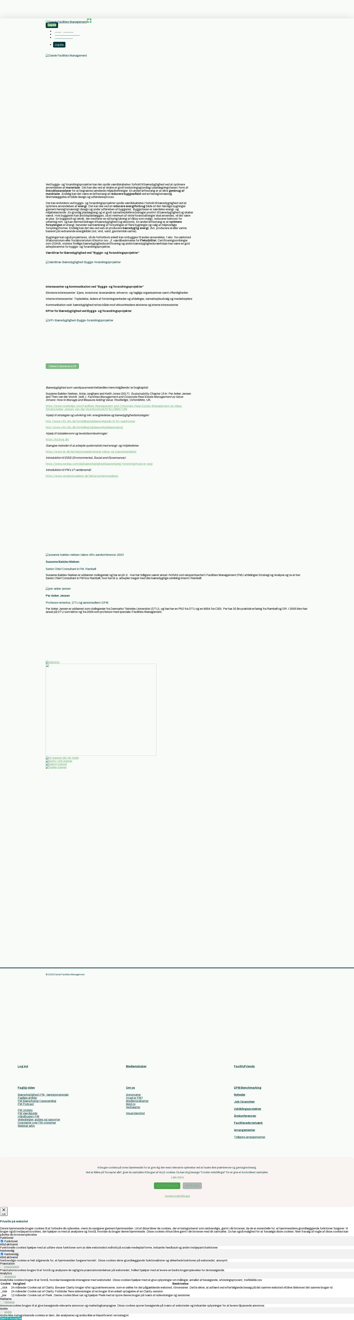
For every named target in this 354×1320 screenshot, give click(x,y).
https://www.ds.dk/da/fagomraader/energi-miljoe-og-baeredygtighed (91, 451)
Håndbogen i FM (28, 1116)
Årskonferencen (245, 1115)
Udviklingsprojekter (247, 1108)
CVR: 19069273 (56, 873)
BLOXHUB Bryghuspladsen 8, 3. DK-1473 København (59, 821)
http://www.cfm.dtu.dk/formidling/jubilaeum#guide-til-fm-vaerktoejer (90, 421)
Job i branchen (244, 1101)
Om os (130, 1087)
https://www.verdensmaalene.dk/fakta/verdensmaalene (82, 476)
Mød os (131, 1104)
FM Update (25, 1110)
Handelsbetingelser (58, 863)
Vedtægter (133, 1107)
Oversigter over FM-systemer (37, 1122)
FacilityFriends (244, 1066)
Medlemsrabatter (137, 1101)
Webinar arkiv (26, 1125)
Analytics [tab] (6, 1273)
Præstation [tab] (7, 1263)
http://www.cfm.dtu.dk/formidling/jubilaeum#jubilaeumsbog (84, 427)
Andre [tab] (4, 1308)
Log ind (23, 1066)
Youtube (51, 906)
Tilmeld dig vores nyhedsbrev (64, 940)
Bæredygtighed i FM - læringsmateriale (43, 1094)
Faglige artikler (27, 1097)
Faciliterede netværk (248, 1122)
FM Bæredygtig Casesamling (37, 1101)
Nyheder (239, 1094)
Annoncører (133, 1094)
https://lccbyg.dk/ (57, 439)
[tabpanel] (177, 1247)
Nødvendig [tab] (7, 1250)
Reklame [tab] (6, 1298)
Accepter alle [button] (167, 1185)
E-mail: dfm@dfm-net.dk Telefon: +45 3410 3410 (62, 831)
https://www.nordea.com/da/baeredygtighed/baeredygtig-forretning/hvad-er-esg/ (99, 463)
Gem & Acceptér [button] (11, 1318)
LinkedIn (51, 903)
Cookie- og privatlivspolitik (63, 866)
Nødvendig (11, 1254)
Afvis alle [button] (192, 1185)
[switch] (2, 1267)
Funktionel (11, 1241)
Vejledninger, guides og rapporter (39, 1119)
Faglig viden (26, 1087)
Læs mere (177, 1177)
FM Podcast (26, 1104)
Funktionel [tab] (6, 1237)
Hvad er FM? (134, 1097)
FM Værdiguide (27, 1113)
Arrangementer (244, 1130)
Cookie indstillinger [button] (177, 1196)
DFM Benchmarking (247, 1087)
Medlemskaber (136, 1066)
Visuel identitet (135, 1113)
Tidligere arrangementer (249, 1137)
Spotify (50, 909)
